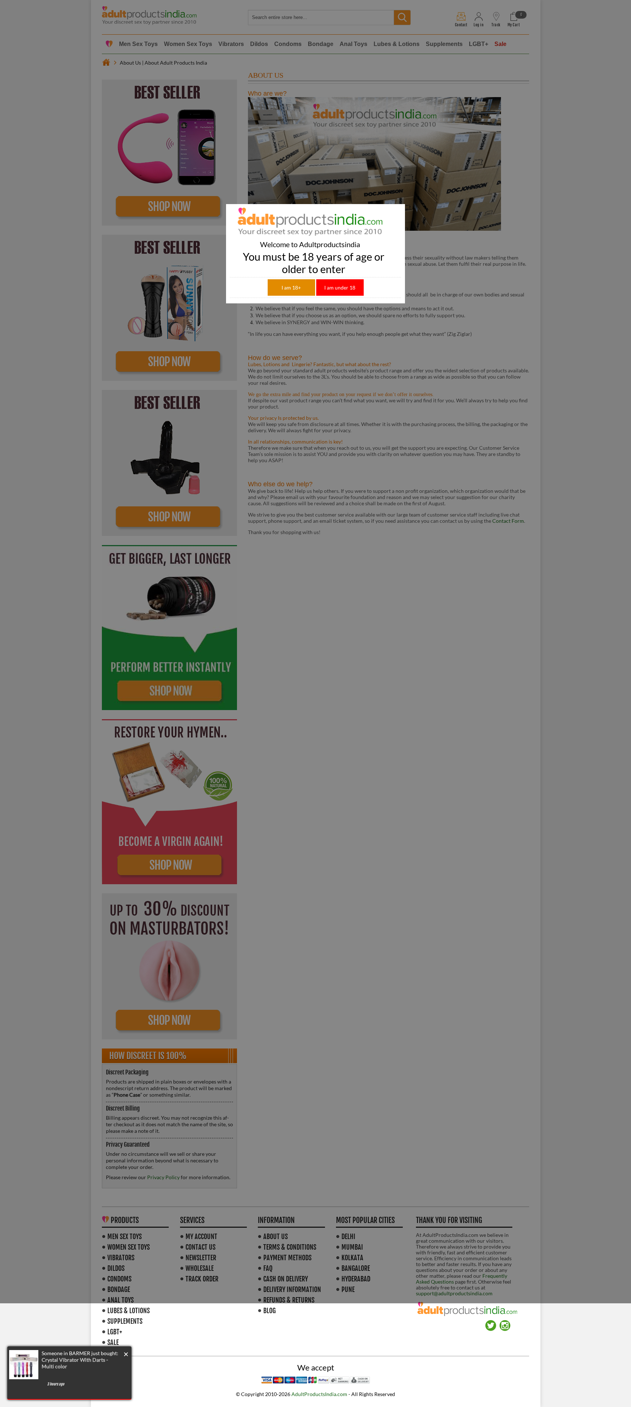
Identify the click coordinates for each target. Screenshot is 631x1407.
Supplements (124, 1321)
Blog (269, 1311)
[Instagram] (505, 1322)
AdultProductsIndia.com (319, 1394)
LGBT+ (114, 1332)
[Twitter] (490, 1322)
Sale (113, 1342)
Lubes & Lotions (128, 1311)
